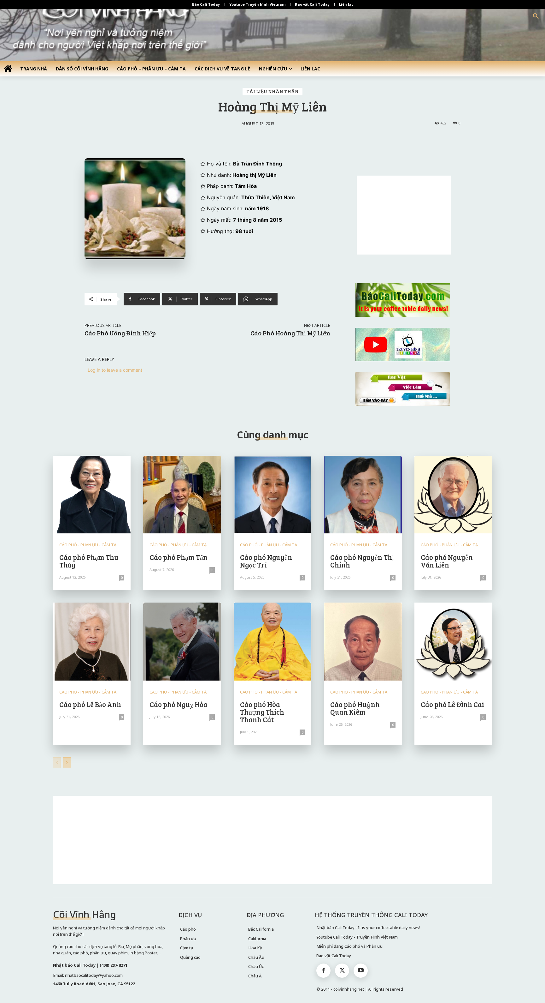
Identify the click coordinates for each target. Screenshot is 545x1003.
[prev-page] (57, 762)
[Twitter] (342, 971)
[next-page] (67, 762)
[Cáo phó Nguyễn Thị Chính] (362, 494)
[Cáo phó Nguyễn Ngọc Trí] (272, 494)
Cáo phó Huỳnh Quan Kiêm (355, 708)
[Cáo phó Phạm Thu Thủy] (92, 494)
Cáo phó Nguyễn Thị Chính (362, 560)
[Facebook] (323, 971)
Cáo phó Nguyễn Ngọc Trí (266, 560)
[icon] (8, 68)
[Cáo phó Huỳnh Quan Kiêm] (362, 641)
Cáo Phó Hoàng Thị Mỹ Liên (290, 332)
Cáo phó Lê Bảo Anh (90, 704)
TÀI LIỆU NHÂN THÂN (272, 91)
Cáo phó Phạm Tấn (178, 557)
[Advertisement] (404, 215)
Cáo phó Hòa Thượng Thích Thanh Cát (262, 712)
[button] (535, 16)
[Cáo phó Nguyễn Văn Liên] (453, 494)
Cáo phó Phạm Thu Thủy (89, 560)
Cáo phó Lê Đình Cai (452, 704)
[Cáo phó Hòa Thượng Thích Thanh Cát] (272, 641)
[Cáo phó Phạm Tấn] (182, 494)
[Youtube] (361, 971)
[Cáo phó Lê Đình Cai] (453, 641)
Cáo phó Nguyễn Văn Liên (447, 560)
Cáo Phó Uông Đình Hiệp (120, 332)
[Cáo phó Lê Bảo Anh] (92, 641)
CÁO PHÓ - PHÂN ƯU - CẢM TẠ (87, 545)
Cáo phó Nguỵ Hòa (178, 704)
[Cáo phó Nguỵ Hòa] (182, 641)
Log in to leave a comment (115, 370)
